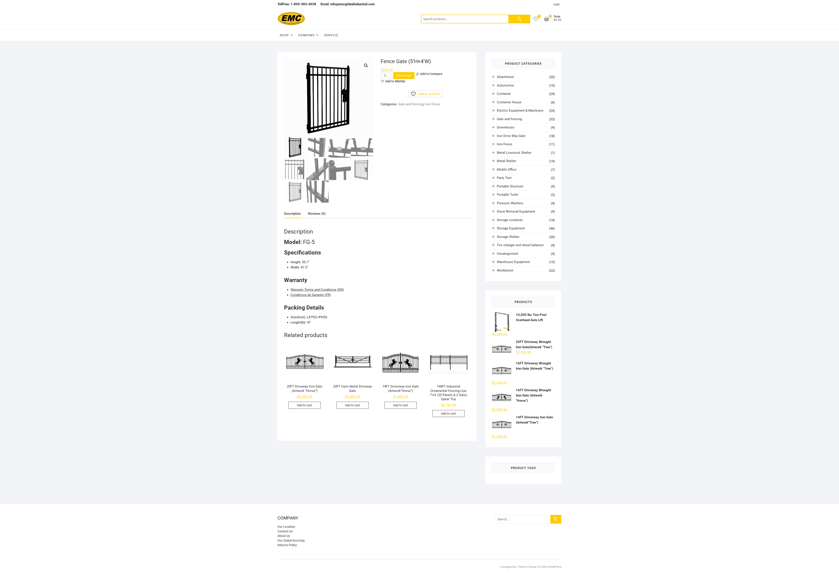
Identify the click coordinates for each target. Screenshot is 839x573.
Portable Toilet (507, 195)
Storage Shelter (508, 237)
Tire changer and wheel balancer (520, 245)
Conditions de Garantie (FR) (311, 295)
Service (331, 35)
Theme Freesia (527, 566)
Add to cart (403, 75)
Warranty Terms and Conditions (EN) (317, 290)
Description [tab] (292, 214)
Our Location (286, 526)
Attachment (505, 77)
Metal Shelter (506, 161)
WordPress (555, 566)
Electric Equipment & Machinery (520, 111)
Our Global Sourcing (291, 540)
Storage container (510, 220)
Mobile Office (506, 169)
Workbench (505, 270)
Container (504, 94)
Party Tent (504, 178)
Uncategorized (507, 254)
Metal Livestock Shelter (514, 153)
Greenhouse (505, 127)
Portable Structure (510, 186)
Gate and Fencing (410, 104)
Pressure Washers (510, 203)
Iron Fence (432, 104)
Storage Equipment (511, 228)
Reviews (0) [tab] (317, 214)
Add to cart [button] (304, 405)
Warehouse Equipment (513, 262)
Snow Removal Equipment (516, 211)
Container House (509, 102)
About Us (283, 536)
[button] (366, 65)
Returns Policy (287, 545)
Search (519, 19)
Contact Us (285, 531)
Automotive (505, 85)
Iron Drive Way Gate (511, 136)
